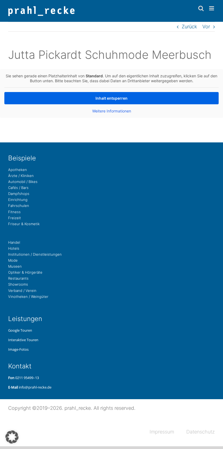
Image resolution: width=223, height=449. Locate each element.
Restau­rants (18, 278)
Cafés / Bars (18, 187)
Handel (14, 242)
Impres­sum (162, 432)
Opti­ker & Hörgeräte (25, 272)
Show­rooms (18, 284)
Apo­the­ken (17, 169)
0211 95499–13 (27, 377)
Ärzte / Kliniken (21, 175)
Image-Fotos (18, 349)
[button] (12, 437)
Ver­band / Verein (22, 290)
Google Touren (20, 330)
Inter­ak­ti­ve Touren (23, 339)
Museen (15, 266)
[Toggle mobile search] (201, 8)
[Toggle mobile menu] (212, 8)
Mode (13, 260)
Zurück (189, 26)
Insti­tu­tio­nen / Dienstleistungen (35, 254)
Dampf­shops (18, 193)
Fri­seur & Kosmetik (24, 224)
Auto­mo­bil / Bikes (23, 181)
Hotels (13, 248)
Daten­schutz (200, 432)
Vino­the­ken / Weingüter (28, 296)
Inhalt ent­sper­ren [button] (111, 98)
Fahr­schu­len (18, 205)
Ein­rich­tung (17, 199)
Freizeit (14, 218)
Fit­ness (14, 212)
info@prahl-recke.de (35, 387)
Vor (206, 26)
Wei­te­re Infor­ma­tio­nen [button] (111, 111)
